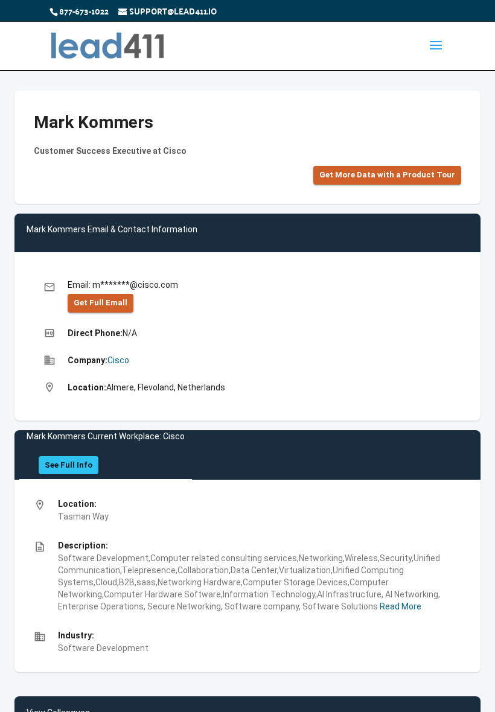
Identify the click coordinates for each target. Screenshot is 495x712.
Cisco (118, 360)
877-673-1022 (84, 11)
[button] (387, 175)
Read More (399, 606)
